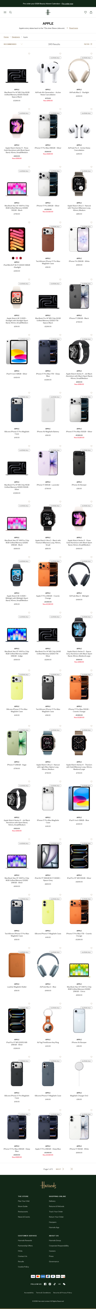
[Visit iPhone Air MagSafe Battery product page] (48, 393)
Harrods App (54, 1227)
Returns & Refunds (56, 1206)
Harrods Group (55, 1240)
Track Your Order (56, 1211)
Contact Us (22, 1256)
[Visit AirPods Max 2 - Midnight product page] (79, 557)
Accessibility (29, 1292)
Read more (73, 28)
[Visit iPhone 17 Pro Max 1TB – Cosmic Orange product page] (79, 895)
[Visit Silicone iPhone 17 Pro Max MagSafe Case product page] (16, 670)
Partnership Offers (25, 1245)
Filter (86, 44)
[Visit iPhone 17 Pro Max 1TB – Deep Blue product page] (48, 335)
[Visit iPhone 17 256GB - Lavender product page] (48, 446)
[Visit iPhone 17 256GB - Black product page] (79, 279)
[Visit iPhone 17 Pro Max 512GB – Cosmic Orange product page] (79, 670)
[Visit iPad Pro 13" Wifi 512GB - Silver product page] (79, 839)
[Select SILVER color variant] (13, 258)
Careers (52, 1250)
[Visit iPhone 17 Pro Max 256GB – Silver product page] (48, 109)
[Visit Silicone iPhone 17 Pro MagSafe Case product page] (16, 393)
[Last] (71, 1169)
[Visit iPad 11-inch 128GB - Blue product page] (79, 781)
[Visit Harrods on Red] (59, 1284)
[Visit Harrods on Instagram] (50, 1284)
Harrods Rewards (25, 1240)
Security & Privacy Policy (62, 1292)
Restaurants (23, 1211)
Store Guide (23, 1206)
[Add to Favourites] (29, 54)
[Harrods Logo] (48, 1185)
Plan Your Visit (24, 1201)
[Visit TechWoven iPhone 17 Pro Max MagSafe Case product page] (48, 222)
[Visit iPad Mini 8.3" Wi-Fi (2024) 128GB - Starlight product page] (16, 222)
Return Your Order (56, 1216)
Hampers (52, 1222)
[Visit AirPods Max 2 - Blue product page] (48, 948)
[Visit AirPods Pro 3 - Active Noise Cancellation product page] (79, 109)
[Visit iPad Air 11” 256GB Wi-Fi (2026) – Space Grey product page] (48, 839)
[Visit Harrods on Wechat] (64, 1284)
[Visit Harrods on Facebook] (45, 1284)
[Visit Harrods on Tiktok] (55, 1284)
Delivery (52, 1201)
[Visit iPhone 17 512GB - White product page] (79, 1110)
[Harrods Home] (48, 12)
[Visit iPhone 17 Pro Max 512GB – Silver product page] (79, 393)
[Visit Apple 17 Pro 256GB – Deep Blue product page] (48, 1110)
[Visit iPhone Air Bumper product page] (79, 446)
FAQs (20, 1250)
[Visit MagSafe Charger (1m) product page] (79, 1057)
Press (51, 1256)
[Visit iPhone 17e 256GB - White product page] (79, 222)
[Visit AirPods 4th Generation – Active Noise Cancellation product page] (48, 53)
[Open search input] (10, 12)
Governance (54, 1261)
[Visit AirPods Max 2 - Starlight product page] (79, 53)
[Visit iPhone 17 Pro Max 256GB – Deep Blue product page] (16, 1110)
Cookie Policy (23, 1266)
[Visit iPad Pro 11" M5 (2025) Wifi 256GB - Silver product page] (16, 1003)
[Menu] (5, 12)
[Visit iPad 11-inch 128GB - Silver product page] (16, 335)
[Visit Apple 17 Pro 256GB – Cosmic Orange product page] (48, 557)
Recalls (21, 1261)
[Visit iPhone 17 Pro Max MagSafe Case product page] (48, 781)
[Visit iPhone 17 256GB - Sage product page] (16, 726)
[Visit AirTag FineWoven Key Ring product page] (48, 1003)
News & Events (24, 1216)
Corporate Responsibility (59, 1245)
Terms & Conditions (43, 1292)
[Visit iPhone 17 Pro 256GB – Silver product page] (48, 167)
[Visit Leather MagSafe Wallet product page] (16, 948)
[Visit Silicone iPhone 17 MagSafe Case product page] (48, 895)
